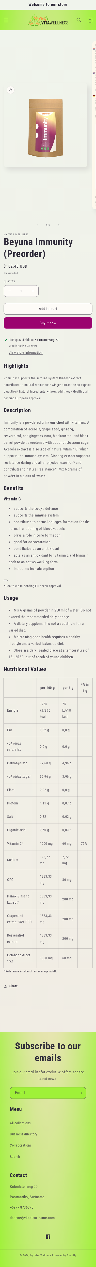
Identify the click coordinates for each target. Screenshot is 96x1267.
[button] (6, 20)
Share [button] (13, 986)
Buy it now (48, 323)
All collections (20, 1123)
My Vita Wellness (40, 1255)
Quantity (9, 281)
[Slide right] (58, 225)
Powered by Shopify (64, 1255)
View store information (26, 352)
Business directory (23, 1134)
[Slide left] (37, 225)
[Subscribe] (80, 1093)
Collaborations (21, 1145)
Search (15, 1157)
